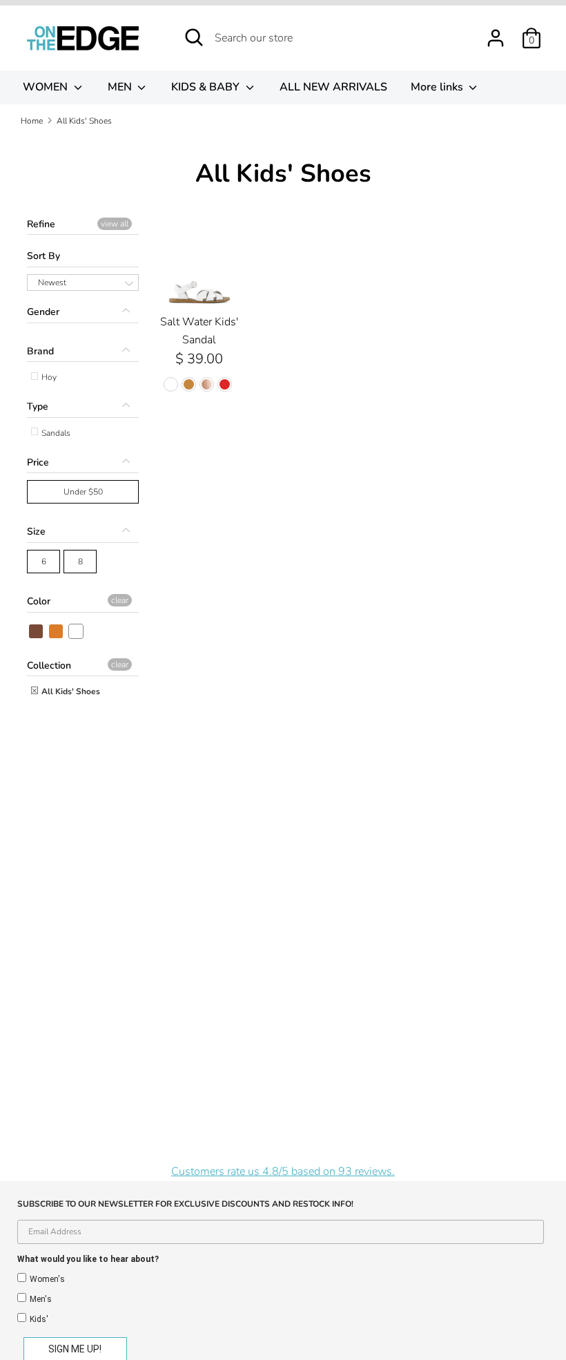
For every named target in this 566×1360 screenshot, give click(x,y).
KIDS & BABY (206, 87)
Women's (47, 1279)
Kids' (39, 1319)
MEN (121, 87)
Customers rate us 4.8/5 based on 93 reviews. (283, 1171)
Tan (56, 631)
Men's (41, 1299)
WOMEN (46, 87)
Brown (36, 631)
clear (119, 600)
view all (114, 223)
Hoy (48, 377)
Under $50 (83, 491)
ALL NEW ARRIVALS (333, 87)
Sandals (54, 433)
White (76, 631)
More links (438, 87)
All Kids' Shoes (69, 691)
